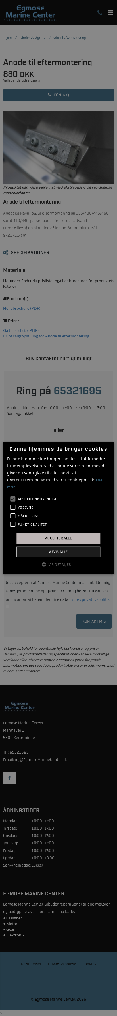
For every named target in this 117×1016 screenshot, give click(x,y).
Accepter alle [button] (58, 538)
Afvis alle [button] (58, 551)
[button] (58, 564)
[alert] (58, 508)
